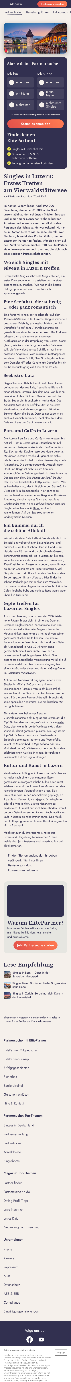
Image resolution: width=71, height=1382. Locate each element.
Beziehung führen (38, 12)
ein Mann (22, 93)
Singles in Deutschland (19, 1125)
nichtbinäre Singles (53, 105)
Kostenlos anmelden (52, 4)
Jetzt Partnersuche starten (35, 945)
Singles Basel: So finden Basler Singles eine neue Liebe (39, 985)
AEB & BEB (11, 1293)
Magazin (16, 4)
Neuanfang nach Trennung (22, 1227)
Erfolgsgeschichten (16, 1067)
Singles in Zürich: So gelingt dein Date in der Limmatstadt (37, 995)
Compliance (12, 1302)
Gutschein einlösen (16, 1094)
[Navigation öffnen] (4, 4)
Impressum (11, 1267)
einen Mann (50, 93)
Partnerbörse (12, 1143)
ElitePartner (10, 1017)
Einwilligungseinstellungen (21, 1311)
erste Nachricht (14, 1209)
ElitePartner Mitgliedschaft (21, 1050)
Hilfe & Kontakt (14, 1103)
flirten (36, 508)
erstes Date (11, 1218)
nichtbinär (23, 104)
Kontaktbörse (12, 1152)
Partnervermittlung (16, 1134)
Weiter (61, 1352)
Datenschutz (12, 1284)
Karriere (9, 1258)
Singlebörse (12, 1161)
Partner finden (13, 12)
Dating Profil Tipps (16, 1200)
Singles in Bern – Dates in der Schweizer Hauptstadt (30, 975)
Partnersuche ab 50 (17, 1191)
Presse (8, 1249)
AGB (7, 1276)
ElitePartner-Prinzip (16, 1059)
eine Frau (22, 82)
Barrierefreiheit (13, 1085)
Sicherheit (10, 1076)
